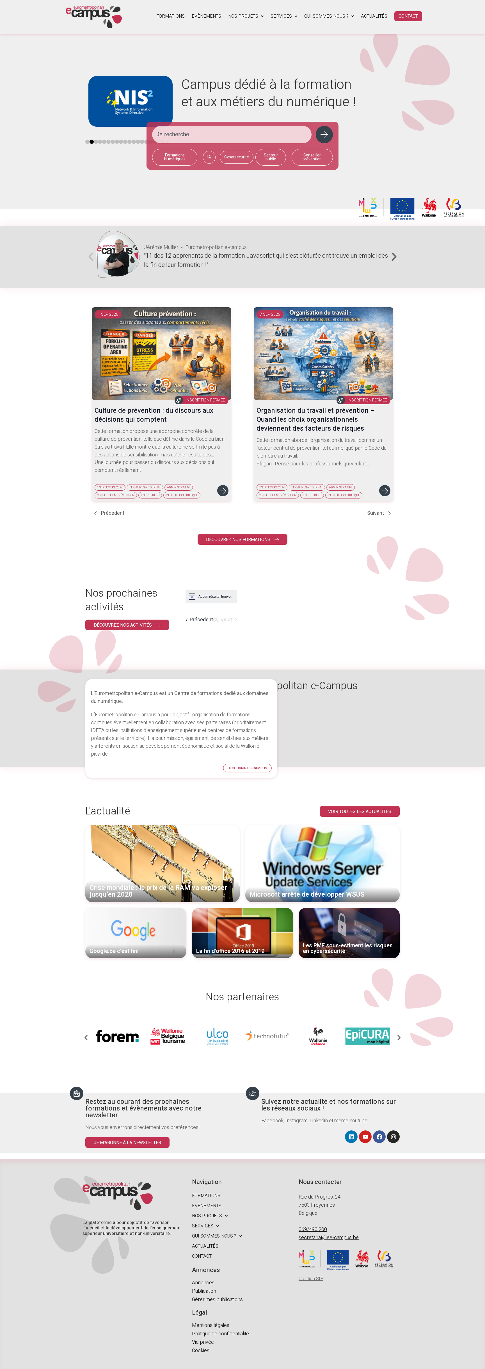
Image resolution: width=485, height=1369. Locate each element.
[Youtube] (365, 1136)
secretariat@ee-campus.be (329, 1237)
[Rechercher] (324, 134)
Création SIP (311, 1278)
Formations (170, 16)
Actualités (374, 16)
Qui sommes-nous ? (326, 16)
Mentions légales (210, 1325)
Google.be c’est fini (114, 951)
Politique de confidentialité (220, 1334)
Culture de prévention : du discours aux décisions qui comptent (154, 415)
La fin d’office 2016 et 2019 (230, 951)
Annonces (203, 1283)
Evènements (206, 16)
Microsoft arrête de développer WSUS (307, 894)
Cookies (200, 1350)
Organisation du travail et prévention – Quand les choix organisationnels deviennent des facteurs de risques (316, 419)
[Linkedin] (351, 1136)
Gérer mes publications (217, 1299)
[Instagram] (393, 1136)
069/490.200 (313, 1229)
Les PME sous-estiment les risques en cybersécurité (348, 948)
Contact (408, 16)
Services (281, 16)
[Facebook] (379, 1136)
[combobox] (232, 134)
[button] (246, 16)
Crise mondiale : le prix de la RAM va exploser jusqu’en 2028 (158, 891)
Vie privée (203, 1342)
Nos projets (243, 16)
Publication (204, 1291)
